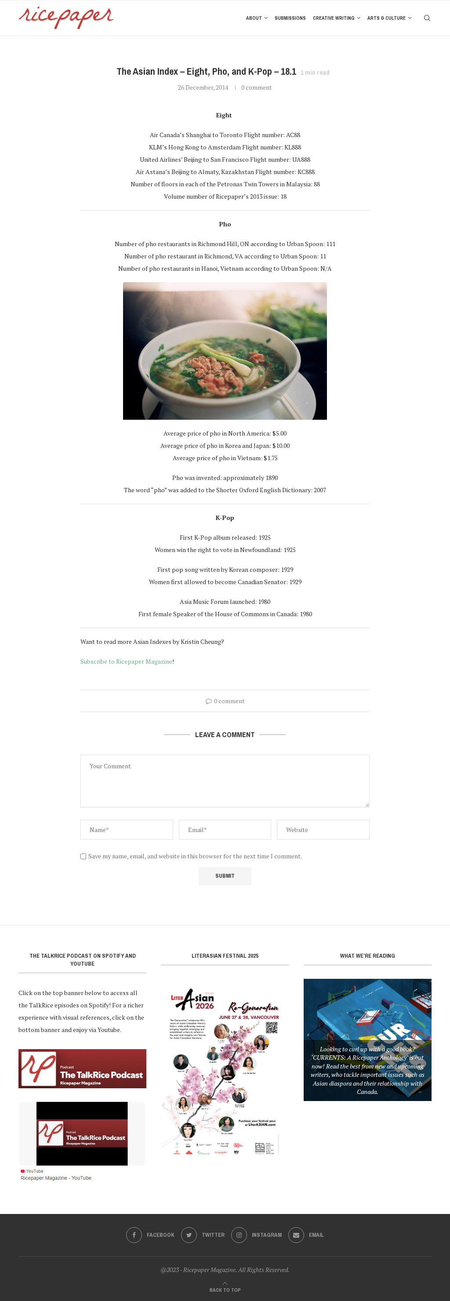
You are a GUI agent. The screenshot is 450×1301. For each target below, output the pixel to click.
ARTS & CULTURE (386, 18)
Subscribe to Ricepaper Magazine (126, 661)
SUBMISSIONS (290, 18)
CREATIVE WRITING (334, 18)
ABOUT (254, 18)
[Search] (427, 18)
